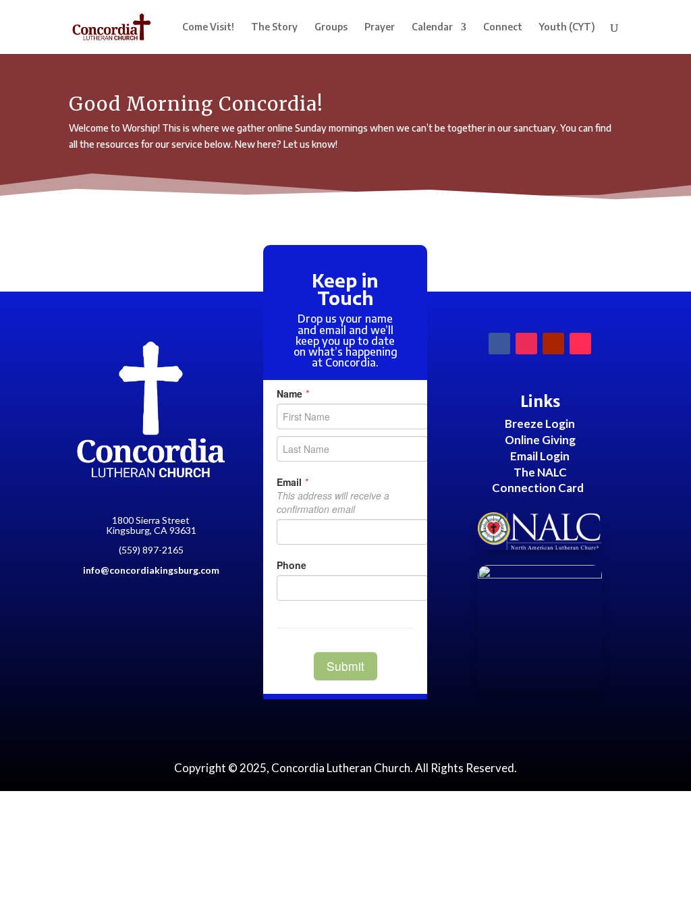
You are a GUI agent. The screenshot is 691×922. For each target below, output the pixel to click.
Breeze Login (540, 423)
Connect (502, 27)
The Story (274, 27)
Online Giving (540, 440)
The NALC (540, 472)
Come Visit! (208, 27)
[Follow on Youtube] (553, 343)
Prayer (379, 27)
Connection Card (538, 488)
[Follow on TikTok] (580, 343)
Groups (331, 27)
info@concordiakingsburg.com (151, 570)
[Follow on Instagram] (526, 343)
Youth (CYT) (567, 27)
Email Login (540, 456)
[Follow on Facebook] (499, 343)
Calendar (432, 27)
